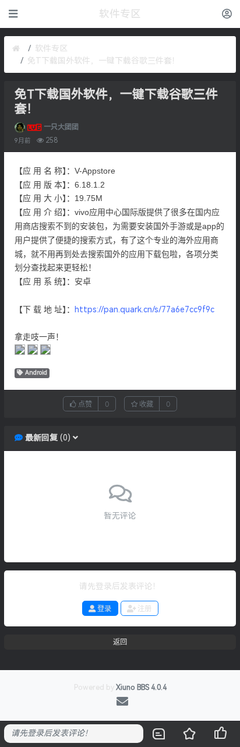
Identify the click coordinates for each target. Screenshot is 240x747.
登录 (103, 608)
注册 (143, 608)
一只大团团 (61, 127)
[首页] (16, 49)
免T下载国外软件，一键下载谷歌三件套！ (103, 61)
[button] (75, 438)
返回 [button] (120, 641)
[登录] (227, 13)
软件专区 (51, 48)
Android (36, 372)
